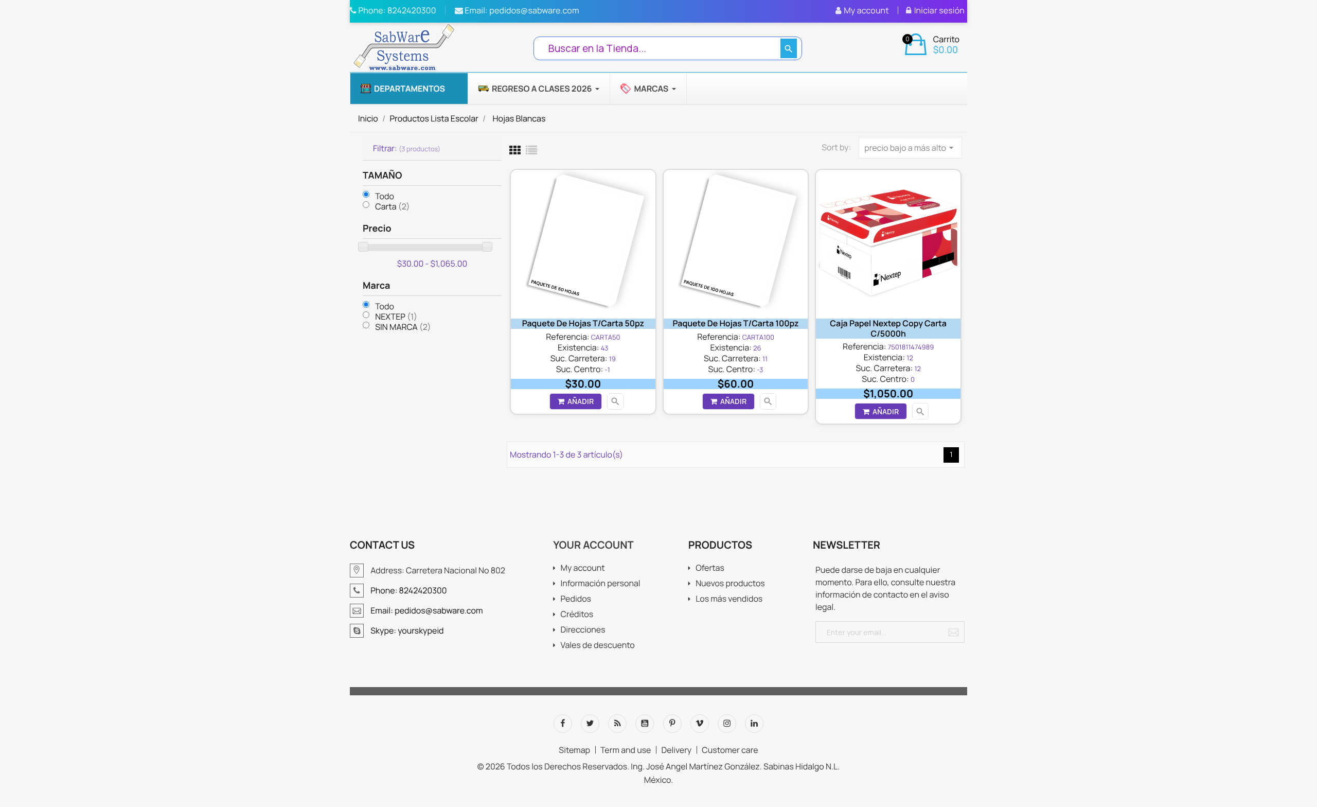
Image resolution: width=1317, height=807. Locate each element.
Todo (384, 196)
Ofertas (710, 568)
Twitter (590, 723)
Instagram (727, 723)
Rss (617, 723)
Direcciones (582, 630)
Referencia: (567, 336)
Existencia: (578, 347)
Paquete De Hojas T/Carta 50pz (583, 323)
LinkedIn (754, 723)
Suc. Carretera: (579, 358)
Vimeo (699, 723)
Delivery (676, 750)
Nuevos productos (730, 584)
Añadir (580, 401)
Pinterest (672, 723)
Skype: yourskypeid (406, 630)
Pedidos (575, 599)
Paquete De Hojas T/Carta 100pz (736, 323)
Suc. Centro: (579, 369)
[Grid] (515, 150)
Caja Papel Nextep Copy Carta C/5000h (888, 328)
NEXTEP (396, 316)
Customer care (730, 750)
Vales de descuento (597, 646)
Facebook (563, 723)
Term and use (625, 750)
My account (582, 568)
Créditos (576, 615)
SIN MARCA (403, 326)
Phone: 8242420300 (396, 10)
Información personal (600, 584)
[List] (531, 150)
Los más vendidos (729, 599)
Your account (593, 545)
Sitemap (574, 750)
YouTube (644, 723)
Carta (392, 206)
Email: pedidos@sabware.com (521, 10)
